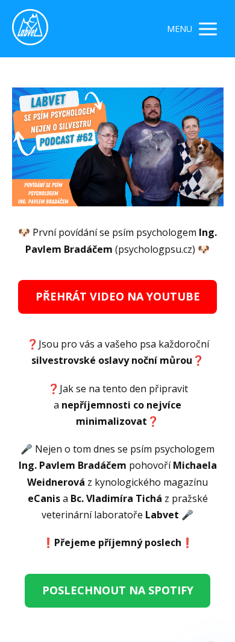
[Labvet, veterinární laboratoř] (30, 28)
